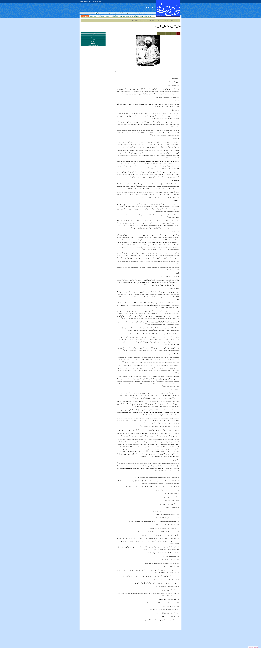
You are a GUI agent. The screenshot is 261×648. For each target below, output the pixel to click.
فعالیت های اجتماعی (110, 16)
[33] (178, 603)
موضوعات (173, 20)
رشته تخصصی (92, 16)
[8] (178, 504)
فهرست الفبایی (147, 16)
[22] (178, 560)
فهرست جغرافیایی (130, 16)
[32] (178, 599)
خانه (179, 20)
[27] (178, 579)
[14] (178, 525)
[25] (178, 570)
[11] (178, 514)
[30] (178, 590)
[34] (178, 606)
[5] (178, 494)
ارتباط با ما (86, 1)
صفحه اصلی (98, 1)
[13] (178, 521)
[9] (178, 507)
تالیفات (117, 16)
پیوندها (94, 1)
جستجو (81, 1)
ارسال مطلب (85, 16)
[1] (178, 477)
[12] (178, 518)
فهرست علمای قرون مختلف (162, 20)
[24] (178, 567)
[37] (178, 617)
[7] (178, 500)
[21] (178, 556)
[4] (178, 490)
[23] (178, 563)
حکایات (102, 16)
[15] (178, 528)
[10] (178, 511)
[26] (178, 576)
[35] (178, 610)
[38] (178, 620)
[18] (178, 539)
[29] (178, 586)
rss (148, 8)
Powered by (253, 647)
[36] (178, 613)
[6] (178, 497)
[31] (178, 593)
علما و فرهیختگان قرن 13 (149, 20)
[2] (178, 481)
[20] (178, 553)
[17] (178, 535)
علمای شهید (123, 16)
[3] (178, 487)
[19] (178, 547)
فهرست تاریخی (139, 16)
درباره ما (90, 1)
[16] (178, 532)
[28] (178, 583)
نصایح (98, 16)
